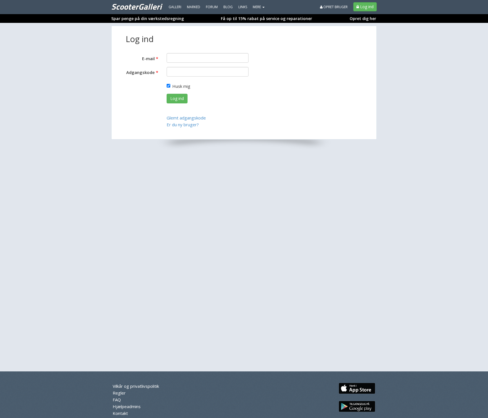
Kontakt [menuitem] (120, 413)
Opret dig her (363, 18)
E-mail (148, 58)
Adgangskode (140, 72)
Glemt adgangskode (186, 118)
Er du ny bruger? (183, 124)
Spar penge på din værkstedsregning (147, 18)
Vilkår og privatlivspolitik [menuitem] (136, 386)
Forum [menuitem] (212, 7)
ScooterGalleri (136, 6)
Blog (228, 7)
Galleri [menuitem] (175, 7)
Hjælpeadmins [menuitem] (127, 406)
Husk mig (181, 86)
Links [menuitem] (242, 7)
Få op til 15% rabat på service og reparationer (266, 18)
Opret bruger (335, 7)
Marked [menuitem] (193, 7)
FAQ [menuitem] (117, 399)
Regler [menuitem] (119, 393)
